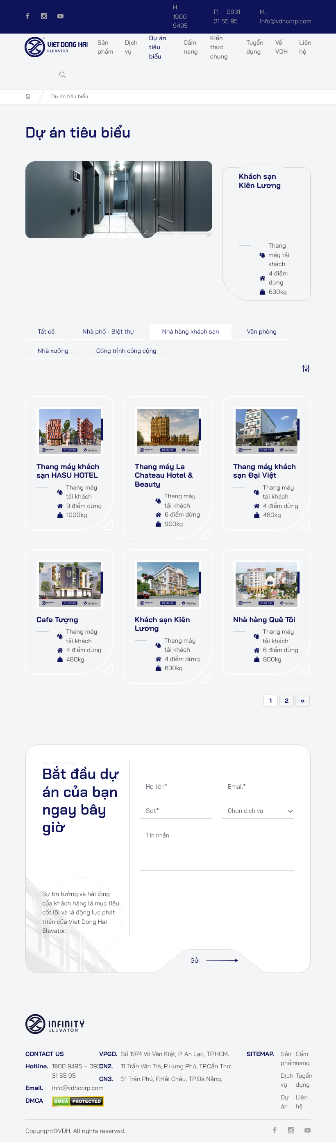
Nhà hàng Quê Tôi (264, 619)
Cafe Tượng (57, 619)
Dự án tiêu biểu (157, 47)
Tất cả (46, 331)
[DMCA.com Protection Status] (78, 1100)
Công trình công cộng (126, 350)
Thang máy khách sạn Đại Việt (264, 471)
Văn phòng (262, 331)
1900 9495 (180, 16)
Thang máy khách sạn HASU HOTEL (67, 471)
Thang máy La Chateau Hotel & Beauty (164, 475)
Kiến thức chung (219, 47)
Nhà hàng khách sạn (190, 331)
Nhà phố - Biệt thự (108, 331)
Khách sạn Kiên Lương (260, 181)
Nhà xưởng (53, 350)
